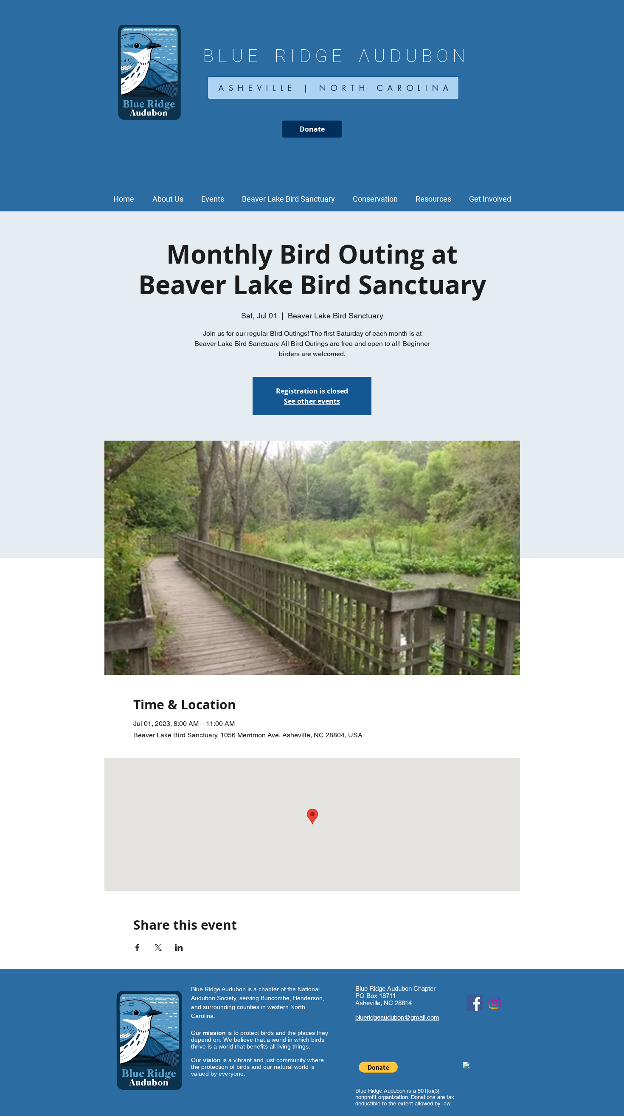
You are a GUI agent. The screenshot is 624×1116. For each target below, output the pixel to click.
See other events (312, 401)
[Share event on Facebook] (137, 947)
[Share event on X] (158, 947)
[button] (167, 199)
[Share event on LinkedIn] (179, 947)
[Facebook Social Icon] (475, 1003)
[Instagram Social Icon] (494, 1003)
